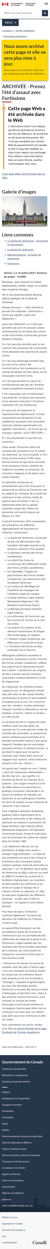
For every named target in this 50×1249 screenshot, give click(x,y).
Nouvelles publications (15, 36)
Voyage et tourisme (12, 1104)
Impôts (5, 1130)
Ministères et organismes (15, 1075)
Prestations (8, 1117)
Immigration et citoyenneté (16, 1098)
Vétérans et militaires (12, 1193)
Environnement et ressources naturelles (22, 1136)
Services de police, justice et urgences (21, 1155)
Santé (5, 1123)
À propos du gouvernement (16, 1081)
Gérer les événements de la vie (17, 1205)
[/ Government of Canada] (18, 4)
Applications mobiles (12, 1223)
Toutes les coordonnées (14, 1068)
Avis (4, 1236)
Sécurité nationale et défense (16, 1142)
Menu (12, 22)
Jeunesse (6, 1199)
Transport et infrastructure (15, 1161)
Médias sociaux (9, 1217)
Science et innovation (12, 1180)
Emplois (6, 1092)
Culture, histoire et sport (14, 1148)
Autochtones (8, 1186)
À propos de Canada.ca (13, 1229)
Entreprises (8, 1111)
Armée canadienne (25, 30)
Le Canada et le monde (13, 1167)
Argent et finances (11, 1174)
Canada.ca (7, 30)
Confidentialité (9, 1242)
